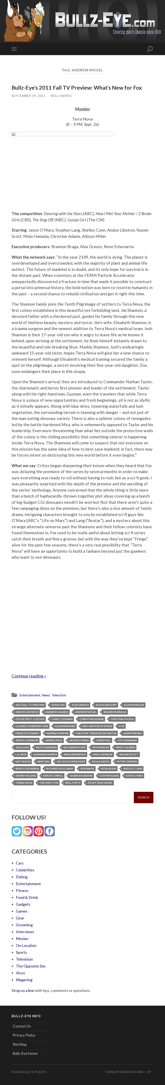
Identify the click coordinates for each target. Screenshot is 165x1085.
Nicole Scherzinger (71, 761)
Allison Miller (134, 704)
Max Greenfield (75, 754)
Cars (20, 863)
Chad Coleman (62, 719)
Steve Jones (134, 775)
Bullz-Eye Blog (34, 1072)
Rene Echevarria (27, 768)
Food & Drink (27, 897)
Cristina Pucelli (122, 719)
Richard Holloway (59, 768)
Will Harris (61, 96)
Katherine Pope (74, 747)
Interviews (25, 931)
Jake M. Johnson (26, 740)
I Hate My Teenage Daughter (96, 733)
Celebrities (25, 870)
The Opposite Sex (31, 966)
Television (58, 695)
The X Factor (48, 782)
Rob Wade (87, 768)
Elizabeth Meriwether (31, 726)
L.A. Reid (20, 754)
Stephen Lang (109, 775)
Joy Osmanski (127, 740)
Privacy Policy (24, 1035)
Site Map (20, 1044)
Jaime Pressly (132, 733)
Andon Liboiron (26, 712)
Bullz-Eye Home (25, 1053)
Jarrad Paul (54, 740)
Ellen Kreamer (65, 726)
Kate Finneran (46, 747)
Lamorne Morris (45, 754)
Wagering (24, 979)
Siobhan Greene (81, 775)
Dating (22, 876)
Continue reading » (29, 675)
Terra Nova (23, 782)
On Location (26, 945)
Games (22, 911)
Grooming (24, 924)
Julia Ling (22, 747)
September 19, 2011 (28, 96)
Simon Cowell (53, 775)
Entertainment (29, 695)
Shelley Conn (132, 768)
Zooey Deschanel (100, 782)
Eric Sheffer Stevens (97, 726)
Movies (22, 938)
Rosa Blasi (108, 768)
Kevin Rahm (101, 747)
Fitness (22, 890)
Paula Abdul (101, 761)
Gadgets (23, 904)
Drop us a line (23, 990)
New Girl (43, 761)
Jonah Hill (103, 740)
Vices (20, 972)
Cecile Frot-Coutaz (29, 719)
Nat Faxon (23, 761)
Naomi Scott (129, 754)
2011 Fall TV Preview (29, 704)
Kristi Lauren (125, 747)
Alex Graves (80, 704)
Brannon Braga (115, 712)
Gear (20, 918)
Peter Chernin (127, 761)
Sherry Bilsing (25, 775)
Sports (21, 952)
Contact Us (22, 1026)
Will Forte (73, 782)
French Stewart (27, 733)
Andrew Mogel (86, 712)
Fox (121, 726)
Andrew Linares (56, 712)
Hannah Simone (57, 733)
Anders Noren (131, 1072)
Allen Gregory (106, 704)
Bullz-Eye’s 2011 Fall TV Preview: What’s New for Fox (77, 87)
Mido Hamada (103, 754)
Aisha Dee (58, 704)
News (46, 695)
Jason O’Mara (79, 740)
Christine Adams (91, 719)
